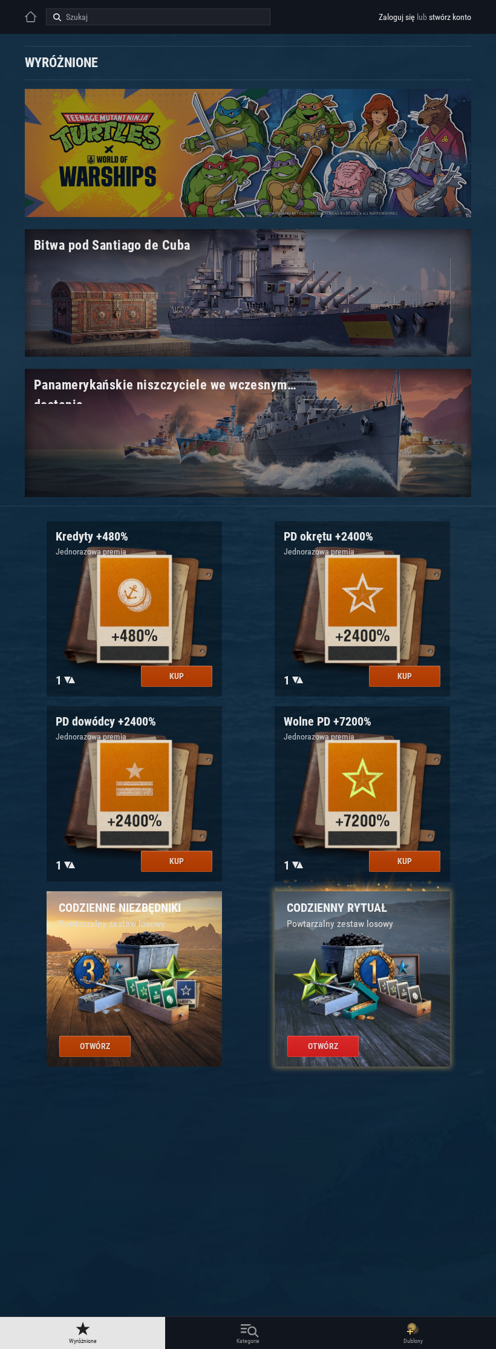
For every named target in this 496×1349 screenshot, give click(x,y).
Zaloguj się (397, 17)
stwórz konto (450, 17)
